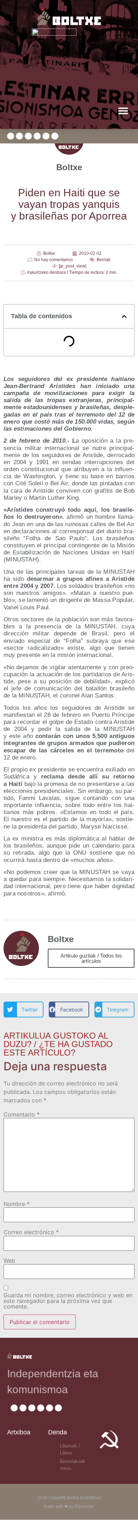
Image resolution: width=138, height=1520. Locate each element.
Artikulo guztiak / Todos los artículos (91, 958)
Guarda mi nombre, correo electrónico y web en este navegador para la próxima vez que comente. (68, 1300)
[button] (123, 110)
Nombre (17, 1204)
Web (9, 1260)
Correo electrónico (31, 1232)
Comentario (22, 1114)
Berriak (103, 259)
